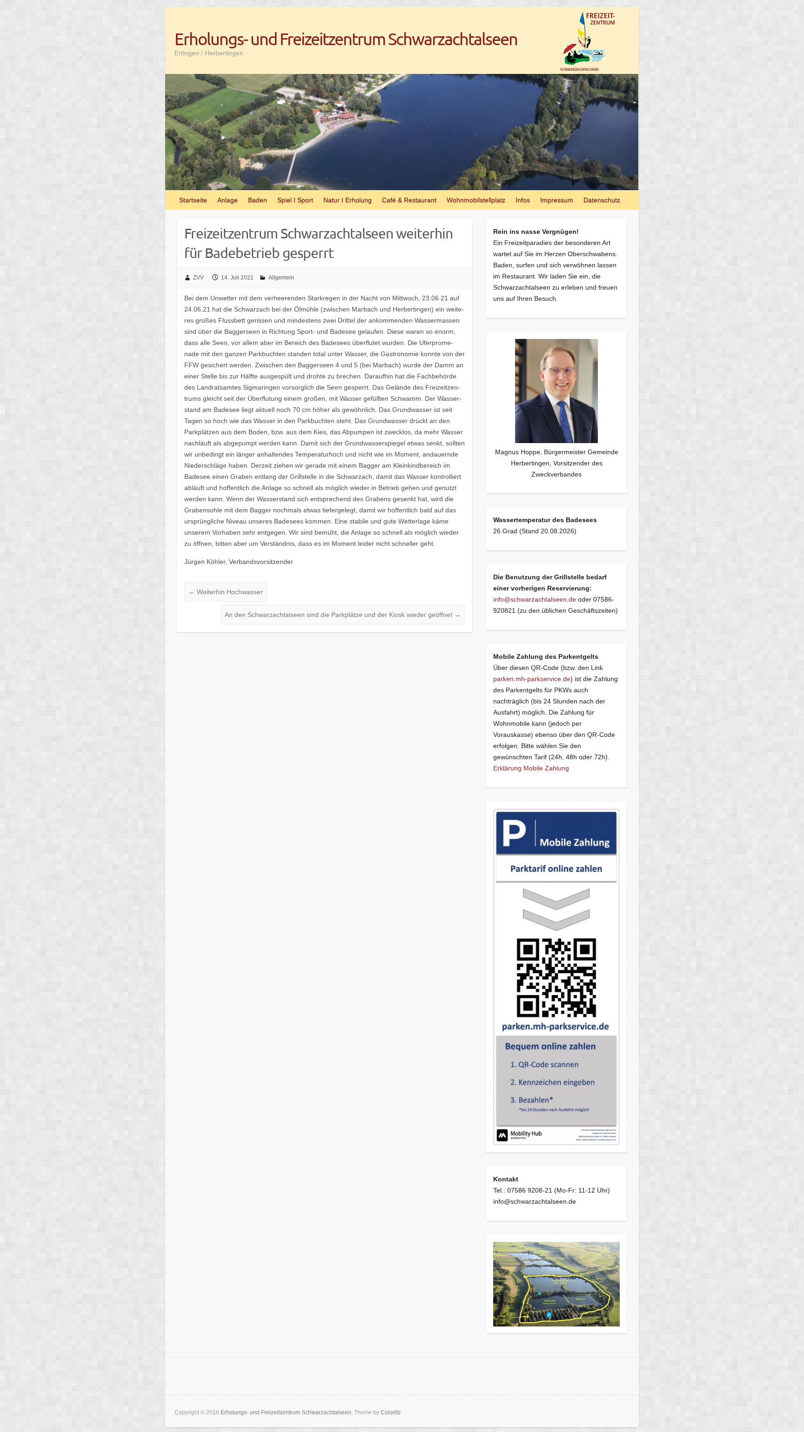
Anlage (227, 200)
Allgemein (281, 277)
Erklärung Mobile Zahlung (531, 768)
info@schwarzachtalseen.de (534, 599)
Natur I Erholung (347, 200)
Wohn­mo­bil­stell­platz (476, 200)
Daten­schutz (601, 200)
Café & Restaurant (409, 200)
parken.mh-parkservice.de (531, 679)
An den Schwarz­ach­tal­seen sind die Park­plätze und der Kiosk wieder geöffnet (343, 614)
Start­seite (193, 200)
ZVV (198, 277)
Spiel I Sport (295, 200)
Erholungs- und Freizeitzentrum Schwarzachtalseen (345, 38)
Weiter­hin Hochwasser (225, 592)
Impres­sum (556, 200)
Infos (523, 200)
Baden (257, 200)
